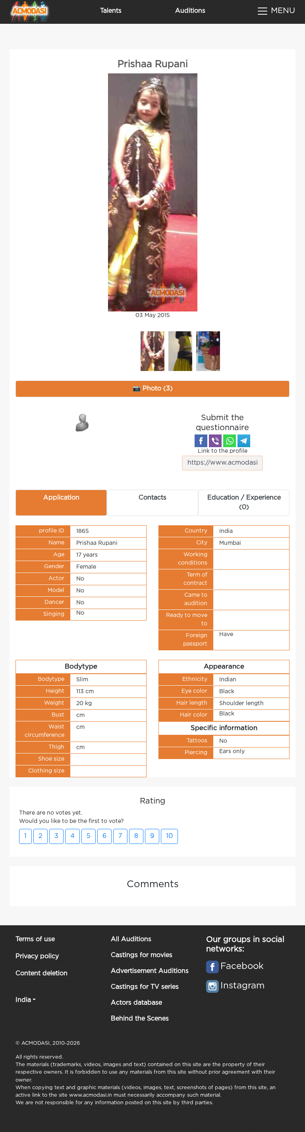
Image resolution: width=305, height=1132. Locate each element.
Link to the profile (222, 451)
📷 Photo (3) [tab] (153, 389)
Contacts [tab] (152, 498)
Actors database (136, 1003)
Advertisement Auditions (150, 971)
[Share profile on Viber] (215, 440)
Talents (111, 11)
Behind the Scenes (140, 1019)
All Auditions (131, 939)
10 (169, 836)
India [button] (23, 1000)
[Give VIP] (82, 422)
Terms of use (35, 939)
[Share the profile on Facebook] (201, 440)
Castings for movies (141, 955)
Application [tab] (61, 498)
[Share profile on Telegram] (243, 440)
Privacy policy (37, 956)
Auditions (190, 11)
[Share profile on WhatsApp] (229, 440)
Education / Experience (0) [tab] (244, 502)
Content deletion (41, 973)
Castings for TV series (145, 987)
